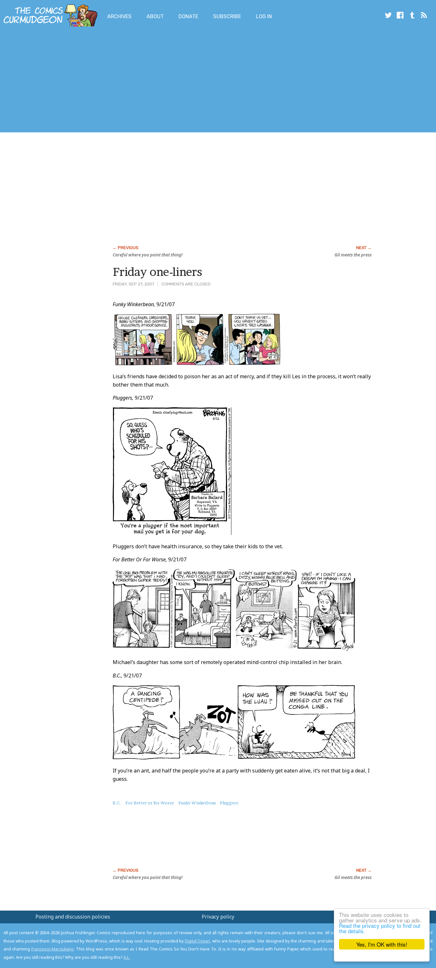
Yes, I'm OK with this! (381, 944)
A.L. (127, 957)
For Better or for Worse (149, 802)
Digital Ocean (197, 941)
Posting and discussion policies (72, 916)
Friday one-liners (157, 272)
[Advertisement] (116, 80)
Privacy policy (218, 916)
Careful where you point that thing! (148, 255)
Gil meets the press (353, 255)
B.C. (117, 802)
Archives (119, 16)
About (155, 16)
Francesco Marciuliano (52, 949)
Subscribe (227, 16)
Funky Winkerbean (197, 802)
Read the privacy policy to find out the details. (379, 928)
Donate (188, 16)
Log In (264, 16)
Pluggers (229, 802)
